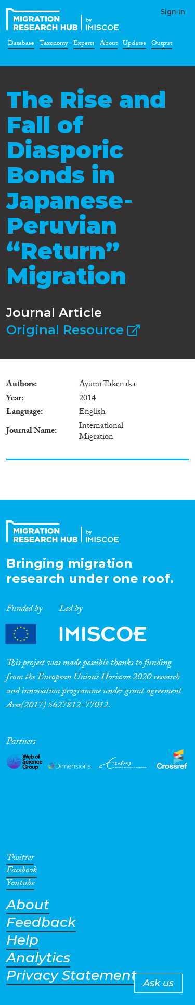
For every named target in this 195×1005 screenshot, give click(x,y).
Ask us (158, 983)
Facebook (21, 872)
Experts (84, 44)
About (109, 44)
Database (21, 44)
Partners (84, 633)
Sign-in (173, 12)
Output (161, 44)
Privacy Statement (71, 976)
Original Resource (66, 329)
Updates (134, 44)
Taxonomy (54, 44)
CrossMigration (64, 19)
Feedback (41, 922)
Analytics (38, 958)
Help (22, 940)
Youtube (20, 885)
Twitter (20, 859)
